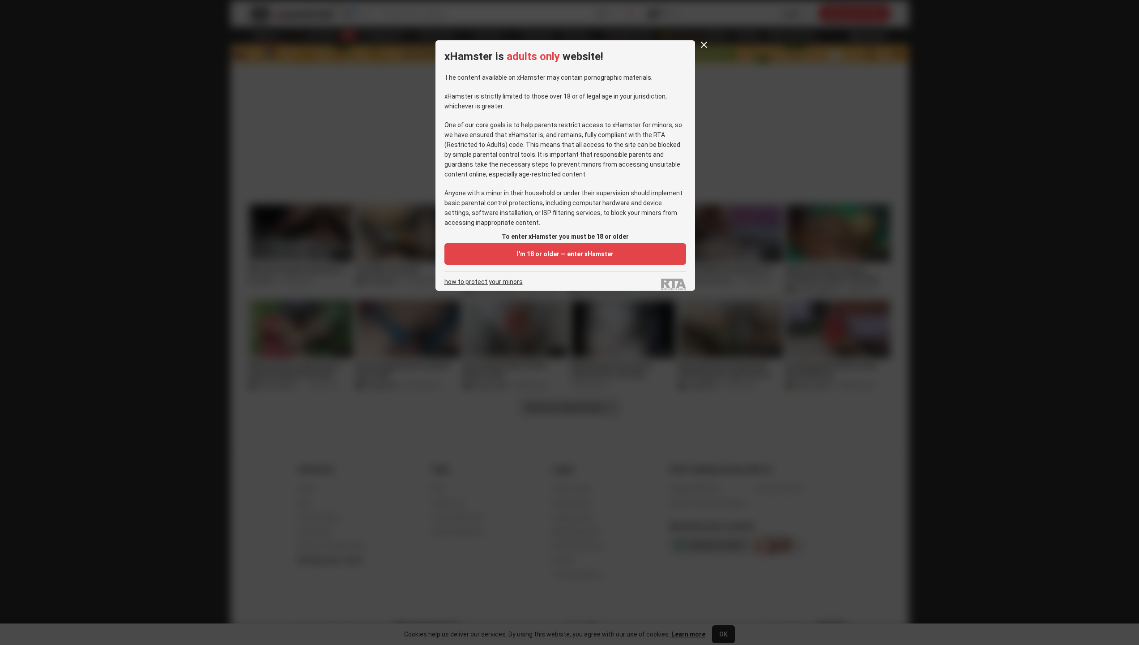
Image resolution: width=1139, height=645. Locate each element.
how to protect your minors (483, 282)
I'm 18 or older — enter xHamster (565, 254)
